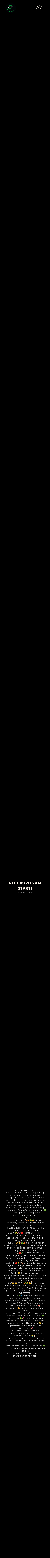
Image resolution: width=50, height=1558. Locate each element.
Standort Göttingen (25, 1356)
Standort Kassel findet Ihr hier (32, 1349)
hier (25, 1343)
